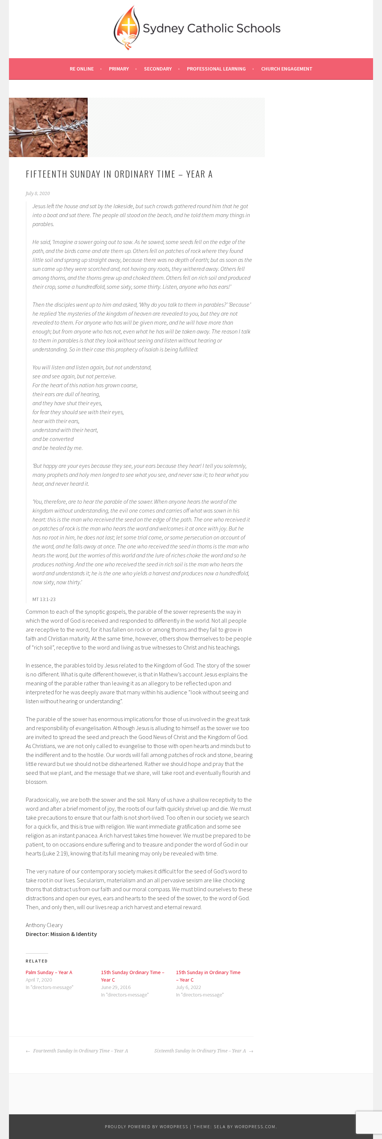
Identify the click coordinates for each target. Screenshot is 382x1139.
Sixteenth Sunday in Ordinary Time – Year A (200, 1051)
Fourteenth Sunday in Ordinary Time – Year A (80, 1051)
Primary (119, 68)
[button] (48, 127)
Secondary (158, 68)
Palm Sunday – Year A (49, 972)
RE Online (82, 68)
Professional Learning (216, 68)
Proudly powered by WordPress (146, 1126)
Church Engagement (287, 68)
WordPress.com (255, 1126)
